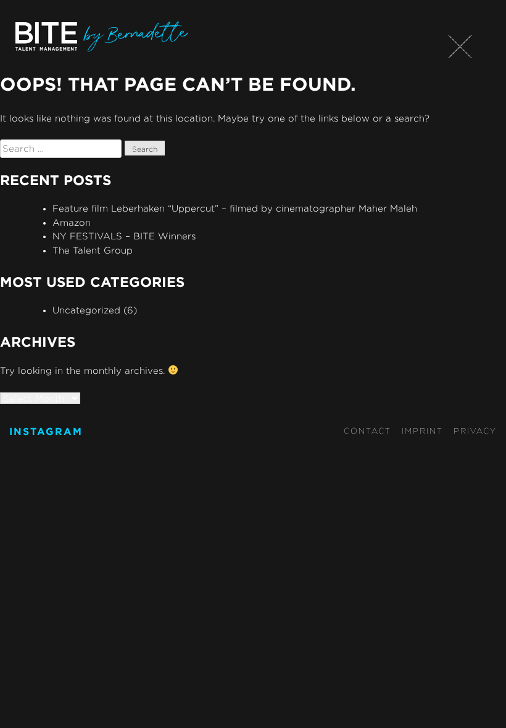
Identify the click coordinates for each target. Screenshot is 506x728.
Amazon (71, 222)
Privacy (475, 430)
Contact (367, 430)
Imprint (422, 430)
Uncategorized (86, 310)
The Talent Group (92, 250)
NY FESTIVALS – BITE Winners (124, 236)
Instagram (46, 431)
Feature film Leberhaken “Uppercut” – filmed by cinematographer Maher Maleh (234, 208)
